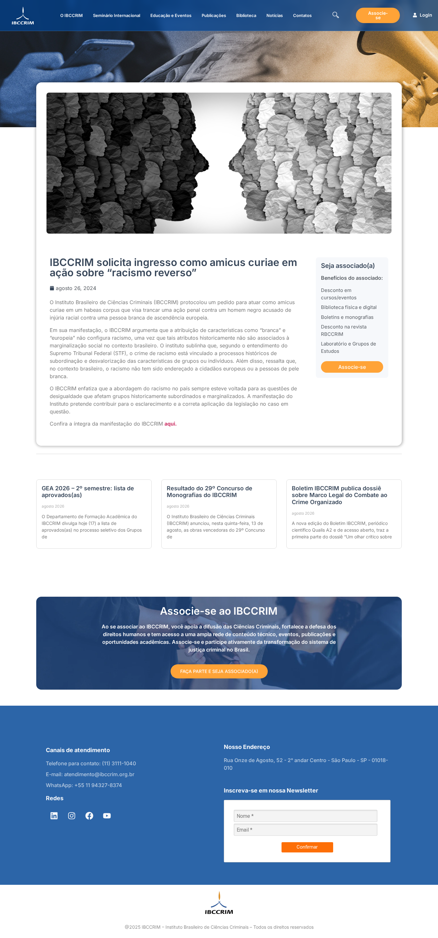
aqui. (170, 423)
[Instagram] (71, 816)
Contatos (302, 15)
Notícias (274, 15)
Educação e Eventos (170, 15)
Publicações (214, 15)
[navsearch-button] (335, 15)
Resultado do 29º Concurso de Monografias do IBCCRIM (209, 492)
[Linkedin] (54, 816)
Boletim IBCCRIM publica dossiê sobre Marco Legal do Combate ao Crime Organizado (339, 495)
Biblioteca (246, 15)
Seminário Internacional (116, 15)
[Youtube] (107, 816)
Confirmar (307, 847)
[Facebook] (89, 816)
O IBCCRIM (71, 15)
